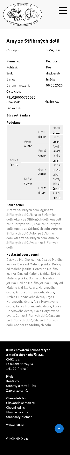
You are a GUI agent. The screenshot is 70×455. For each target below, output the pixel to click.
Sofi (26, 179)
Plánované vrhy (17, 412)
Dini (55, 156)
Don (55, 165)
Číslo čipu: (13, 91)
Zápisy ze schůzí (17, 390)
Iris (55, 184)
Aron (27, 141)
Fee (41, 151)
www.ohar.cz (15, 425)
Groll (41, 132)
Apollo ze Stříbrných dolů (32, 229)
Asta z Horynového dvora (33, 306)
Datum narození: (18, 85)
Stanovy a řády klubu (21, 386)
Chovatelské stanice (20, 403)
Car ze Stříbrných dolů (31, 316)
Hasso (57, 128)
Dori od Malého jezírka (33, 283)
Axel (56, 146)
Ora (40, 188)
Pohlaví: (12, 67)
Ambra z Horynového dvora (35, 292)
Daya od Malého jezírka (34, 264)
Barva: (11, 79)
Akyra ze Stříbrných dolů (31, 219)
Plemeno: (13, 61)
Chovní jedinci (15, 408)
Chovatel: (13, 102)
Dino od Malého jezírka (33, 274)
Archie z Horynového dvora (25, 297)
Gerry (42, 169)
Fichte (57, 137)
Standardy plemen (19, 417)
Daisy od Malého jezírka (23, 260)
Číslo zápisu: (13, 50)
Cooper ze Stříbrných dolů (32, 325)
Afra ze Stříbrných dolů (22, 210)
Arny (13, 160)
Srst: (9, 73)
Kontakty (12, 381)
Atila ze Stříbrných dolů (30, 238)
